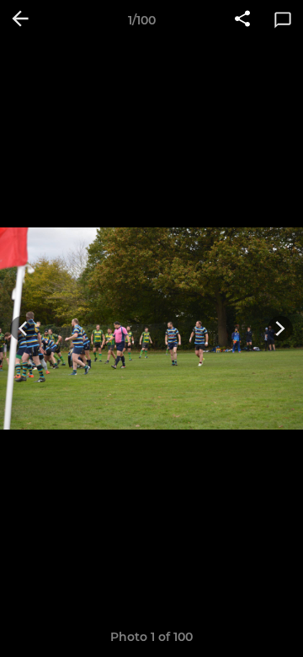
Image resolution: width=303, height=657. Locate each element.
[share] (242, 20)
